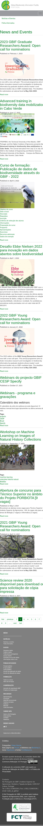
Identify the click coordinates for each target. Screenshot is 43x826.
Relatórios (6, 719)
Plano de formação (8, 681)
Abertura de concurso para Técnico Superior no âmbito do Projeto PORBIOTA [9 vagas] (21, 495)
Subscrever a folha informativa (11, 733)
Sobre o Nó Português (9, 714)
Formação (7, 677)
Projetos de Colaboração (10, 690)
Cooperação (8, 685)
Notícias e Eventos (8, 18)
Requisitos (4, 216)
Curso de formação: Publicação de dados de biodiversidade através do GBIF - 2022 (20, 170)
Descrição (3, 214)
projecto (3, 416)
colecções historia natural (9, 479)
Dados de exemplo (7, 236)
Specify (2, 423)
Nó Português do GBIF (12, 794)
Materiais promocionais (9, 700)
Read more (4, 94)
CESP (2, 418)
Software (5, 704)
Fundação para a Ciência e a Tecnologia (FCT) (19, 799)
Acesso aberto (7, 656)
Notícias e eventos (8, 642)
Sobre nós (7, 711)
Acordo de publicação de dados (12, 671)
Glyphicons (11, 750)
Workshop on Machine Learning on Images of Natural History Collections (20, 435)
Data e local (4, 211)
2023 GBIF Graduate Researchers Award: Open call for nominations (20, 45)
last (20, 623)
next (15, 623)
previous (10, 619)
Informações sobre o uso (10, 659)
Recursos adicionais (7, 234)
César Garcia (16, 745)
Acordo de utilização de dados (11, 673)
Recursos (7, 694)
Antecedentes (7, 716)
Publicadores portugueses (10, 654)
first (2, 619)
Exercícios (3, 232)
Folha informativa (8, 23)
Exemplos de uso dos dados (11, 657)
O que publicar (7, 668)
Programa (3, 227)
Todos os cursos (8, 680)
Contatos (5, 717)
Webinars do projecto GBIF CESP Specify (21, 379)
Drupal (16, 747)
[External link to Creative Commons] (33, 762)
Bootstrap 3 (36, 747)
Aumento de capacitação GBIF (12, 688)
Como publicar (7, 669)
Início (5, 633)
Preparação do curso (7, 225)
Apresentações (5, 230)
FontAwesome (26, 750)
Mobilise (3, 481)
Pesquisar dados (8, 650)
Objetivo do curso (6, 209)
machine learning (6, 477)
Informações (4, 223)
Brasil (2, 421)
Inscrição (3, 218)
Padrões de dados (8, 702)
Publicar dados (7, 652)
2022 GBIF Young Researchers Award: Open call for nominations (20, 319)
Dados (5, 647)
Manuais (5, 705)
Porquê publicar (7, 666)
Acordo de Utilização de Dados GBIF (15, 769)
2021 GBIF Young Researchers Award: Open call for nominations (20, 526)
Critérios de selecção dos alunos (12, 221)
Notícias (6, 639)
